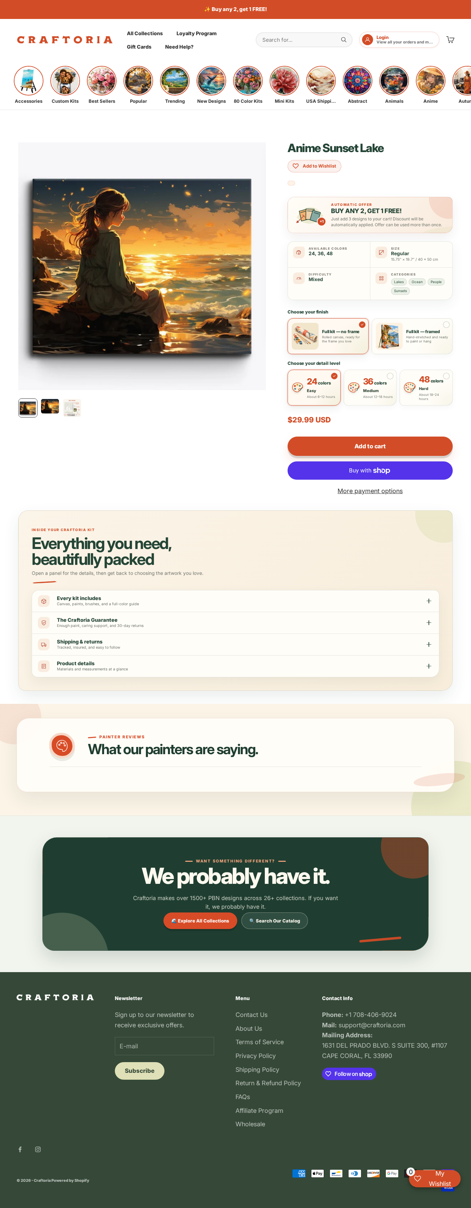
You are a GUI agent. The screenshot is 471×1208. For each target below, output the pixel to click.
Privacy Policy (256, 1055)
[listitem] (28, 85)
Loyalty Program (197, 33)
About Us (249, 1028)
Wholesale (250, 1124)
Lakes (399, 282)
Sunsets (400, 291)
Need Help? (179, 47)
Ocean (417, 282)
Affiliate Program (259, 1110)
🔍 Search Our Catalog (274, 921)
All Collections (145, 33)
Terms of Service (260, 1042)
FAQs (243, 1096)
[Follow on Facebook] (20, 1149)
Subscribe (139, 1070)
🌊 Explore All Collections (200, 921)
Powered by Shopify (70, 1180)
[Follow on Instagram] (37, 1149)
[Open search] (344, 40)
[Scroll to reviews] (291, 183)
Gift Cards (139, 47)
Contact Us (252, 1014)
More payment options (370, 491)
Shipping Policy (257, 1069)
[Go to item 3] (72, 408)
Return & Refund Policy (268, 1083)
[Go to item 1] (28, 408)
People (436, 282)
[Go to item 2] (50, 406)
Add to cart (369, 446)
